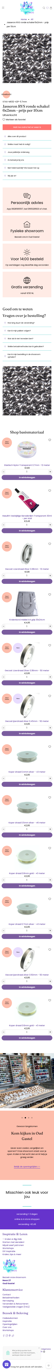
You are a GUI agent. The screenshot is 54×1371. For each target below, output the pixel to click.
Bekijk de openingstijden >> (27, 1166)
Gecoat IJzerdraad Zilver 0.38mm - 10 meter (27, 569)
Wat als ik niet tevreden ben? (20, 338)
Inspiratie (7, 1321)
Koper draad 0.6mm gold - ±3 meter (27, 1025)
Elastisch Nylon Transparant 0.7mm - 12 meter (27, 465)
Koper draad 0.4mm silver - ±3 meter (27, 771)
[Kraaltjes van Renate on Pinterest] (10, 1336)
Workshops (8, 1248)
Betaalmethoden (11, 1297)
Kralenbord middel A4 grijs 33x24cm (27, 619)
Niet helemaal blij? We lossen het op (23, 168)
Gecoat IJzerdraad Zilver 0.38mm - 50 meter (27, 670)
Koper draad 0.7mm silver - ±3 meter (27, 924)
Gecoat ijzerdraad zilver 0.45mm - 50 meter (27, 721)
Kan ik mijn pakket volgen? (19, 330)
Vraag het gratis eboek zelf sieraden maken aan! (27, 1367)
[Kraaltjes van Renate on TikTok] (13, 1336)
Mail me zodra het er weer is (27, 127)
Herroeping (8, 1300)
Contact (7, 1294)
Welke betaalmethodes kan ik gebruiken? (26, 346)
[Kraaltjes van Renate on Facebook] (4, 1336)
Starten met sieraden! (13, 1242)
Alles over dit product (17, 136)
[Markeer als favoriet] (50, 440)
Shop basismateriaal (27, 432)
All (32, 19)
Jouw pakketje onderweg (18, 152)
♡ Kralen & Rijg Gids (12, 1239)
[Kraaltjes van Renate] (27, 8)
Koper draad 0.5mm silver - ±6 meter (27, 822)
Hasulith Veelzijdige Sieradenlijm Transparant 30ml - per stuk (27, 516)
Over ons (7, 1327)
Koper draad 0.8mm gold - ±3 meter (27, 873)
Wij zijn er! (12, 176)
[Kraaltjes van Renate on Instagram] (7, 1336)
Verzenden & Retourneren (15, 1303)
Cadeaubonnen (10, 1318)
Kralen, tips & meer (12, 1254)
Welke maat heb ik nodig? (19, 144)
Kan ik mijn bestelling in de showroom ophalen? (24, 355)
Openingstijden (10, 1324)
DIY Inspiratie (9, 1251)
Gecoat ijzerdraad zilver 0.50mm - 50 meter (27, 974)
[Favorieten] (47, 8)
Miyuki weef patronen (13, 1245)
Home (24, 19)
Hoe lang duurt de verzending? (21, 323)
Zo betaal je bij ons (16, 160)
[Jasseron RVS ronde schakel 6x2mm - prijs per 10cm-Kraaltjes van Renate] (27, 58)
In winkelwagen (27, 477)
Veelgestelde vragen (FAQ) (16, 1306)
